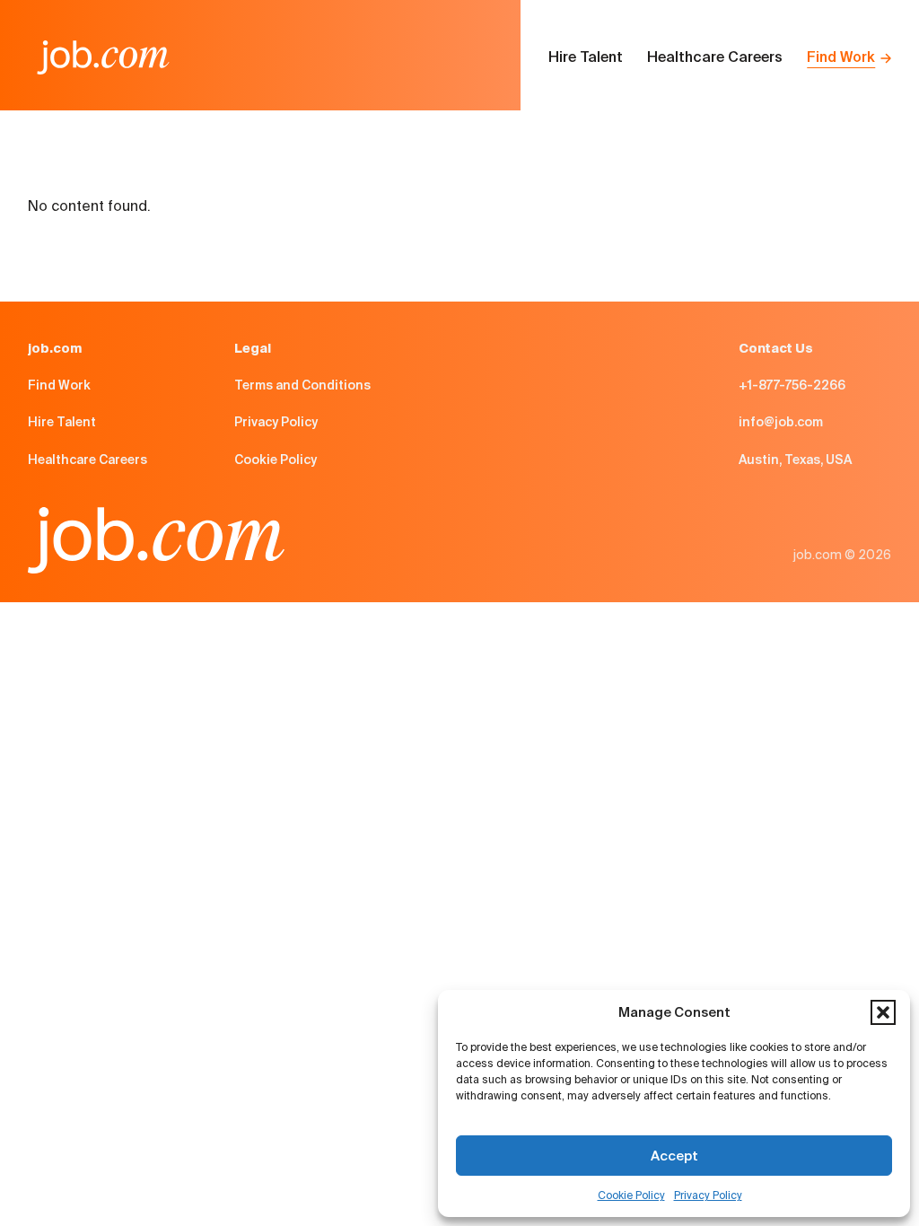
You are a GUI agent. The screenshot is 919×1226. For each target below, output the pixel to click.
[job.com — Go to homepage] (103, 57)
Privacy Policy (708, 1195)
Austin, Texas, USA (795, 459)
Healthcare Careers (715, 57)
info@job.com (781, 422)
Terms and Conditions (302, 385)
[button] (883, 1012)
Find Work (841, 57)
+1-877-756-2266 (792, 385)
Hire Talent (585, 57)
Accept (674, 1155)
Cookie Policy (631, 1195)
